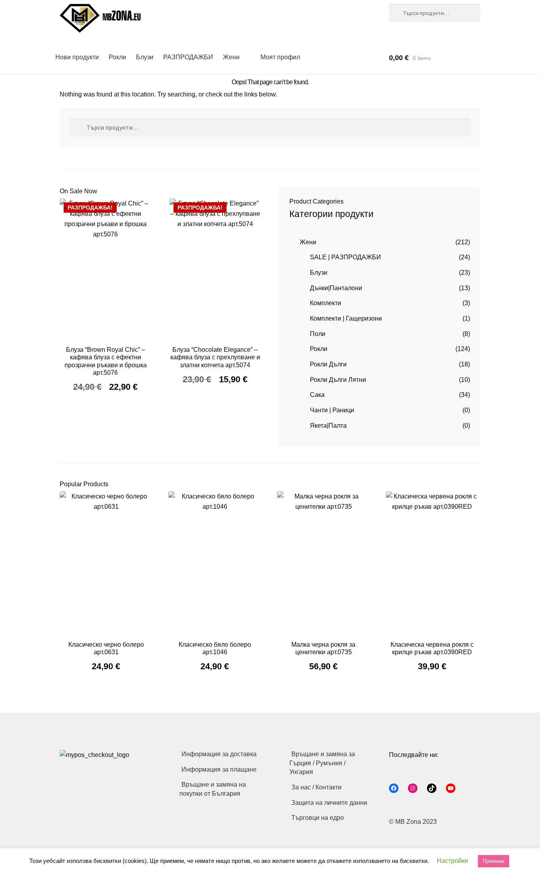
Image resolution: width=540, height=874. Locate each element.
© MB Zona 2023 (413, 821)
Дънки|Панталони (336, 288)
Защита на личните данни (329, 802)
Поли (317, 333)
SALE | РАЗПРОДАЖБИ (345, 257)
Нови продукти (77, 57)
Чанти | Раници (332, 410)
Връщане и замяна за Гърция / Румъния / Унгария (322, 763)
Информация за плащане (219, 769)
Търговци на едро (317, 817)
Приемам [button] (493, 861)
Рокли (117, 57)
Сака (317, 394)
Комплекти (325, 303)
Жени (231, 57)
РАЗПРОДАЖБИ (188, 57)
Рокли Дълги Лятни (338, 379)
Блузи (144, 57)
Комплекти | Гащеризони (346, 318)
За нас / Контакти (316, 787)
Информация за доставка (219, 754)
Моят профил (280, 57)
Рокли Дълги (328, 364)
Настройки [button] (452, 860)
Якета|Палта (328, 425)
